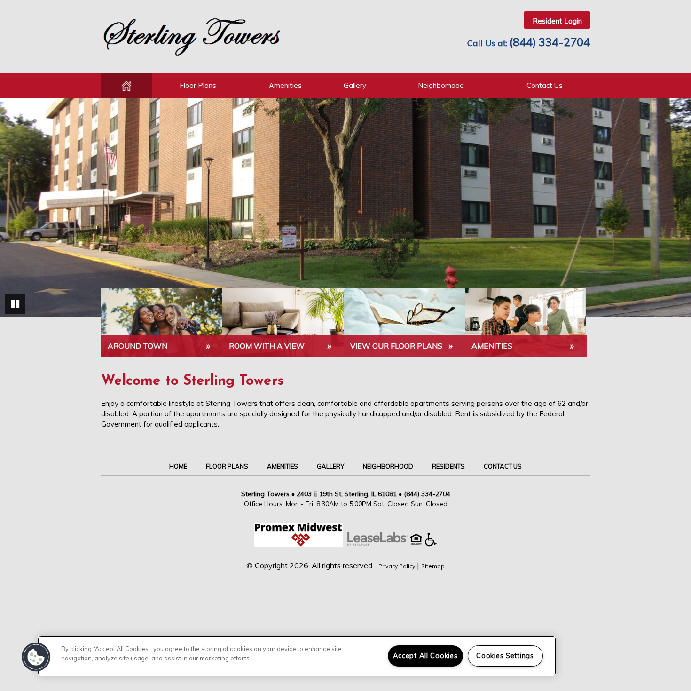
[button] (36, 657)
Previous (15, 208)
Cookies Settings (505, 655)
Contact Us (544, 85)
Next (676, 208)
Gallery (355, 85)
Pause (15, 304)
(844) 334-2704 (550, 42)
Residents (448, 466)
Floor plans (198, 85)
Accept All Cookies (425, 655)
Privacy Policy (396, 566)
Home (126, 85)
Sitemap (433, 566)
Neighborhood (441, 85)
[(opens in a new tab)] (382, 543)
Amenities (285, 85)
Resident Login (557, 20)
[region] (297, 656)
